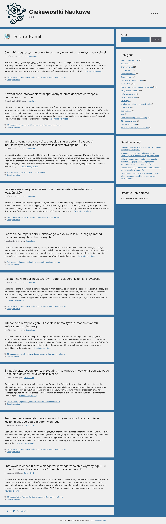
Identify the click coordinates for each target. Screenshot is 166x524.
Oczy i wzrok (126, 107)
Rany (123, 114)
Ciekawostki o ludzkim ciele (132, 80)
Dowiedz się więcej (93, 71)
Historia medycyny (128, 94)
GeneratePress (100, 520)
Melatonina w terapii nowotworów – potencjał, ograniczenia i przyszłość (52, 278)
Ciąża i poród (12, 217)
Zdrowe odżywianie (128, 121)
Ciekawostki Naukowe (59, 11)
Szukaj (124, 35)
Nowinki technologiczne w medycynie (136, 104)
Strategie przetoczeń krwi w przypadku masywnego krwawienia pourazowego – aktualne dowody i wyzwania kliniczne (57, 372)
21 (14, 511)
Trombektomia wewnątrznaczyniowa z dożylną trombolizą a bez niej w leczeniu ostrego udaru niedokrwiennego (52, 420)
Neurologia (125, 101)
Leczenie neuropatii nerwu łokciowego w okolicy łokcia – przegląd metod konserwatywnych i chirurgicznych (140, 176)
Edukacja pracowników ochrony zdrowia (33, 77)
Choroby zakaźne (26, 354)
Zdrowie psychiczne (129, 124)
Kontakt (155, 13)
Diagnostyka (12, 77)
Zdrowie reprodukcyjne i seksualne (135, 128)
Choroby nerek (13, 125)
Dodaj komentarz (13, 80)
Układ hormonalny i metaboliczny (134, 118)
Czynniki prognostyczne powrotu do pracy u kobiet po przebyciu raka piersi (55, 52)
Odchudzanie (126, 111)
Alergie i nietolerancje (129, 60)
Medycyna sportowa (129, 97)
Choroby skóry (126, 70)
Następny (22, 511)
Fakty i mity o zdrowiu (57, 77)
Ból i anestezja (12, 172)
